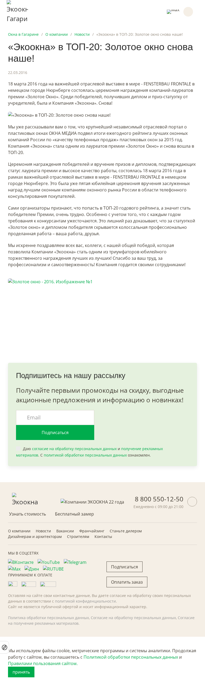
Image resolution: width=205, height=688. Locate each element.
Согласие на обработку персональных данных (133, 617)
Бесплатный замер (74, 514)
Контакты (103, 536)
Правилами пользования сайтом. (43, 663)
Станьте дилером (126, 530)
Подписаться (55, 432)
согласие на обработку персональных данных (74, 448)
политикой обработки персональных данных (85, 455)
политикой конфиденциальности (85, 601)
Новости (43, 530)
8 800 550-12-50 (159, 498)
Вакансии (65, 530)
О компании (19, 530)
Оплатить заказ (127, 582)
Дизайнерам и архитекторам (35, 536)
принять (21, 672)
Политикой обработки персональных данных (131, 657)
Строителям (78, 536)
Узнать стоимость (27, 514)
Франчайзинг (91, 530)
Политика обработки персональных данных (48, 617)
